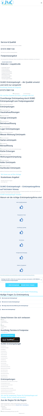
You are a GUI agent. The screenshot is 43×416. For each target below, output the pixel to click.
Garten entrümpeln (8, 140)
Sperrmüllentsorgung (4, 370)
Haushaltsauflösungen (10, 112)
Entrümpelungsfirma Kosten (5, 383)
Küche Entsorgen (7, 151)
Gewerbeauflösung (4, 356)
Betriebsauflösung (8, 123)
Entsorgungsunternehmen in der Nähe (7, 388)
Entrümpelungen (7, 107)
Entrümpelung (3, 349)
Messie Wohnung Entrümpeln (12, 134)
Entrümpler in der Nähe (4, 386)
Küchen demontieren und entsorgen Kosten (8, 393)
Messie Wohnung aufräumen (5, 366)
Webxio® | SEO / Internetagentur (22, 405)
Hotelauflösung (3, 359)
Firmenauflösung (3, 351)
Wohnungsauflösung (4, 371)
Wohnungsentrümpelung (10, 157)
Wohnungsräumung (4, 375)
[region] (21, 23)
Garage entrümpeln (8, 118)
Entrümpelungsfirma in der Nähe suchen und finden (9, 381)
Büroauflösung (6, 146)
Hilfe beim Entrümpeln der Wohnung (6, 391)
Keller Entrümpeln (8, 162)
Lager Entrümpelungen (10, 129)
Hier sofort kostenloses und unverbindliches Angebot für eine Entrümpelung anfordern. (17, 275)
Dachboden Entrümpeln (10, 168)
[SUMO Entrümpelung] (7, 2)
